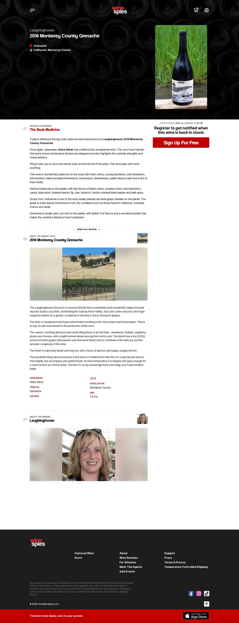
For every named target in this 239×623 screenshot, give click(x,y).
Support (169, 553)
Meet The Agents (131, 566)
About (123, 553)
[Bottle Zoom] (202, 30)
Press (168, 557)
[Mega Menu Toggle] (32, 10)
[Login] (206, 10)
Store (78, 557)
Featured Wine (84, 553)
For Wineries (128, 562)
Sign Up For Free (181, 142)
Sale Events (127, 571)
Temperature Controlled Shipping (186, 566)
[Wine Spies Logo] (37, 549)
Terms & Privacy (175, 562)
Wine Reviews (129, 557)
